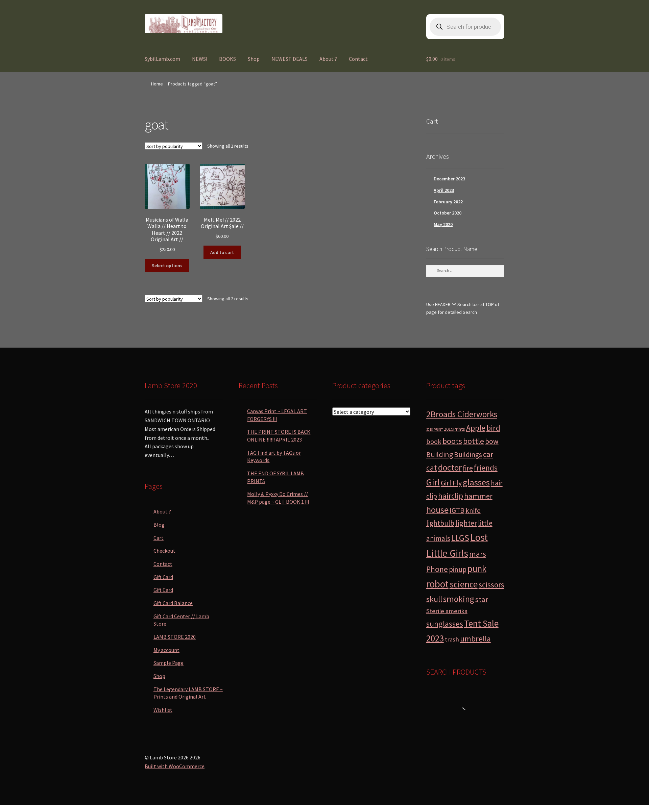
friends (486, 468)
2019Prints (454, 429)
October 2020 (447, 213)
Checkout (164, 550)
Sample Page (168, 662)
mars (477, 554)
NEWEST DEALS (289, 58)
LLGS (460, 537)
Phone (437, 569)
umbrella (475, 638)
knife (473, 510)
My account (166, 650)
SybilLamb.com (162, 58)
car (488, 454)
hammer (478, 496)
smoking (458, 599)
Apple (475, 428)
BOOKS (227, 58)
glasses (476, 482)
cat (431, 468)
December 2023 (449, 179)
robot (437, 584)
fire (468, 468)
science (464, 584)
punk (476, 568)
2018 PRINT (434, 429)
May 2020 (443, 224)
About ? (328, 58)
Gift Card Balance (173, 603)
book (433, 441)
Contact (358, 58)
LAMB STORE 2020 (174, 636)
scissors (491, 584)
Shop (254, 58)
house (437, 509)
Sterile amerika (446, 611)
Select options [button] (167, 265)
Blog (159, 524)
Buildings (468, 454)
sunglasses (444, 624)
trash (452, 639)
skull (434, 599)
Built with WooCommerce (175, 766)
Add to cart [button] (222, 252)
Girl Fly (451, 482)
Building (439, 454)
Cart (158, 537)
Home (157, 84)
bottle (473, 441)
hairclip (450, 496)
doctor (450, 467)
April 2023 (444, 190)
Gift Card (163, 577)
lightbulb (440, 523)
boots (452, 441)
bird (493, 428)
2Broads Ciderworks (461, 414)
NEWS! (199, 58)
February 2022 (448, 202)
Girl (433, 482)
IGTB (457, 510)
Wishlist (162, 709)
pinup (457, 569)
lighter (466, 523)
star (481, 599)
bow (492, 441)
